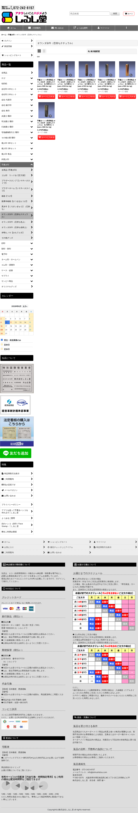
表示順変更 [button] (95, 51)
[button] (126, 28)
